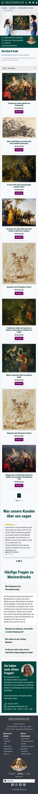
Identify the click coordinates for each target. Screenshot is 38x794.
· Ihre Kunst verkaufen (27, 741)
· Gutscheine (24, 751)
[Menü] (2, 3)
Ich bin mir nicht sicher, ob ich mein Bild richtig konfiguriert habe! (19, 651)
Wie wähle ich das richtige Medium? (15, 640)
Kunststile (12, 8)
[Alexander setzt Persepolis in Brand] (19, 263)
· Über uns (6, 754)
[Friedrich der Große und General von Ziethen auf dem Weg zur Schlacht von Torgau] (19, 312)
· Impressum (6, 741)
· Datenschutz (7, 746)
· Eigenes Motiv (25, 739)
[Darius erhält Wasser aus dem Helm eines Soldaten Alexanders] (19, 128)
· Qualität (23, 744)
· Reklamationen (8, 751)
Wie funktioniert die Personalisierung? (13, 588)
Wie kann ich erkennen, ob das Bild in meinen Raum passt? (19, 630)
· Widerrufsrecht (7, 749)
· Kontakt (5, 739)
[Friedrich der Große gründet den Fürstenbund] (19, 87)
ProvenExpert (9, 552)
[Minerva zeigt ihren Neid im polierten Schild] (19, 358)
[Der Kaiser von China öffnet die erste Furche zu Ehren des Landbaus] (19, 212)
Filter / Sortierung (9, 68)
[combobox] (19, 781)
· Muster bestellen (26, 754)
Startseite (4, 8)
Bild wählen (19, 112)
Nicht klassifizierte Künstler (26, 8)
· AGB (4, 744)
